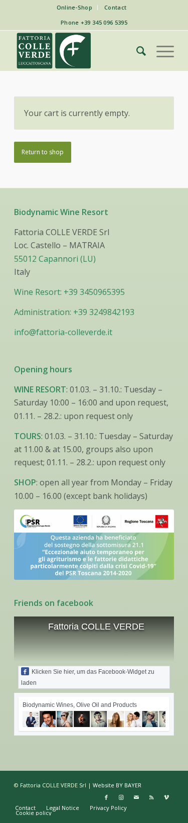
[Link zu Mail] (136, 797)
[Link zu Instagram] (121, 797)
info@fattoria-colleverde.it (63, 332)
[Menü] (160, 51)
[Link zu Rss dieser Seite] (151, 797)
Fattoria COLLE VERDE (96, 627)
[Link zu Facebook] (106, 797)
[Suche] (136, 51)
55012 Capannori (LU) (55, 258)
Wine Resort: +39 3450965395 (69, 291)
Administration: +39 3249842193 (74, 312)
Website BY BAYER (117, 785)
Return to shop (43, 152)
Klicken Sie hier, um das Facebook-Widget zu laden (87, 677)
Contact (115, 7)
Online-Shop (75, 7)
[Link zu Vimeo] (166, 797)
